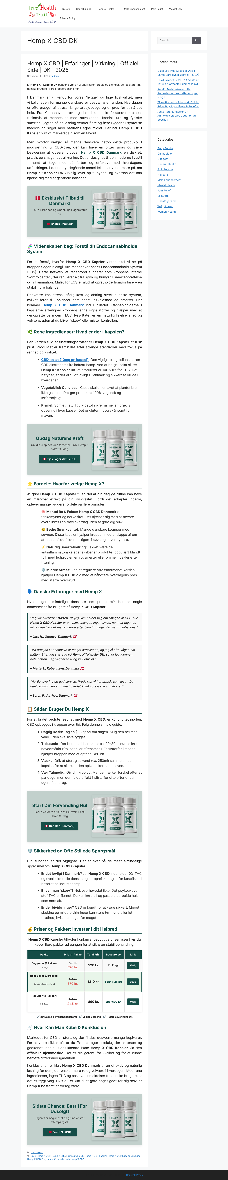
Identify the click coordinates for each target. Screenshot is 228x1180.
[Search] (196, 40)
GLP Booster (165, 169)
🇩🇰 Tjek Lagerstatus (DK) (59, 459)
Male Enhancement (134, 8)
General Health (106, 8)
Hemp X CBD (58, 1156)
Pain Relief (157, 8)
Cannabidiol (37, 1152)
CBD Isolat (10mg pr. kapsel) (65, 360)
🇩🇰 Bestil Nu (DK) (59, 1132)
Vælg (133, 965)
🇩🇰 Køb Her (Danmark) (59, 826)
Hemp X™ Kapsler (56, 1159)
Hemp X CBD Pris (36, 1159)
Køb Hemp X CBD (75, 1159)
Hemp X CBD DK (75, 1156)
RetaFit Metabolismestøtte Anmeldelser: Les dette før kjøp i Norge (177, 93)
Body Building (83, 8)
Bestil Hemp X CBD (40, 1156)
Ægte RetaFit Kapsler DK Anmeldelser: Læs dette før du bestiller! (176, 115)
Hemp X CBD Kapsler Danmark (124, 1156)
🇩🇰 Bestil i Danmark (60, 224)
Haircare (162, 174)
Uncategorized (166, 201)
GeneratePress (134, 1174)
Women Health (166, 211)
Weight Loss (176, 8)
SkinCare (65, 8)
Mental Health (166, 185)
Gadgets (162, 158)
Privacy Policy (67, 18)
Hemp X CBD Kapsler (96, 1156)
